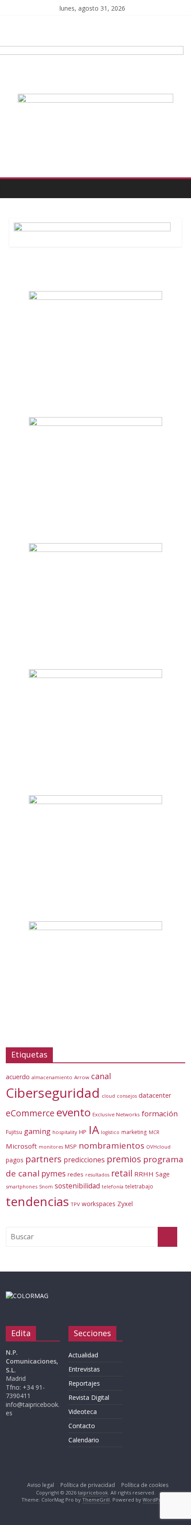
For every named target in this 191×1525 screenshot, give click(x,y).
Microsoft (21, 1146)
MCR (154, 1132)
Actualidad (83, 1355)
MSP (71, 1146)
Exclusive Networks (116, 1114)
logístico (110, 1132)
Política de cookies (144, 1485)
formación (160, 1113)
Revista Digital (88, 1397)
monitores (51, 1147)
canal (101, 1076)
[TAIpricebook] (27, 1295)
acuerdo (18, 1077)
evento (73, 1112)
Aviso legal (40, 1485)
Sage (162, 1174)
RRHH (144, 1173)
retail (121, 1173)
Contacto (81, 1426)
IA (93, 1130)
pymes (53, 1173)
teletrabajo (139, 1186)
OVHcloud (158, 1146)
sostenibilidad (77, 1186)
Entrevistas (84, 1369)
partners (43, 1159)
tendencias (37, 1201)
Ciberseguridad (53, 1093)
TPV (75, 1204)
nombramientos (111, 1145)
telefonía (112, 1186)
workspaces (98, 1203)
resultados (97, 1175)
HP (83, 1132)
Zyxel (125, 1203)
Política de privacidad (87, 1485)
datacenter (155, 1095)
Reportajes (84, 1383)
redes (76, 1174)
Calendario (83, 1440)
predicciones (84, 1160)
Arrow (81, 1077)
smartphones (21, 1186)
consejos (127, 1096)
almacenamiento (52, 1077)
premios (124, 1159)
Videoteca (82, 1411)
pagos (15, 1160)
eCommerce (30, 1113)
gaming (37, 1131)
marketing (134, 1132)
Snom (46, 1186)
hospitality (64, 1132)
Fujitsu (14, 1132)
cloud (108, 1095)
